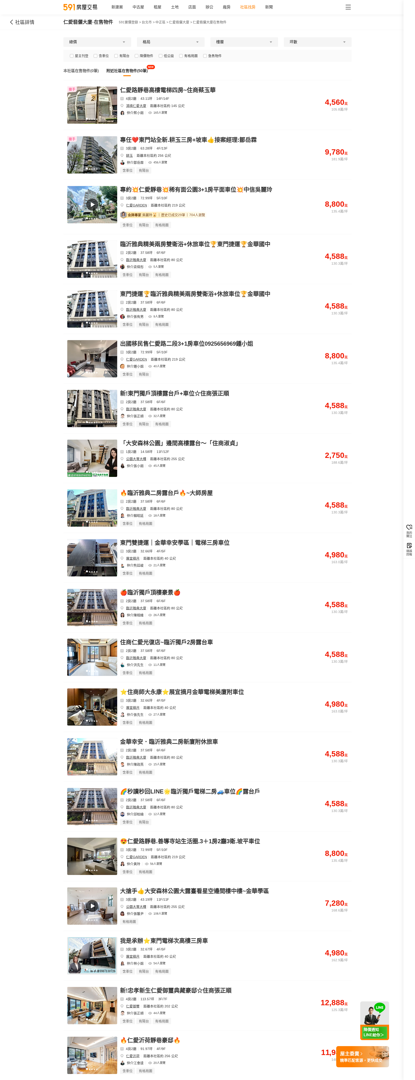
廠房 (227, 7)
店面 (192, 7)
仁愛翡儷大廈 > (180, 22)
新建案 (117, 7)
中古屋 (138, 7)
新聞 (269, 7)
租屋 (157, 7)
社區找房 (248, 7)
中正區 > (161, 22)
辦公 (209, 7)
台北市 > (148, 22)
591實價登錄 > (130, 22)
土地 (175, 7)
